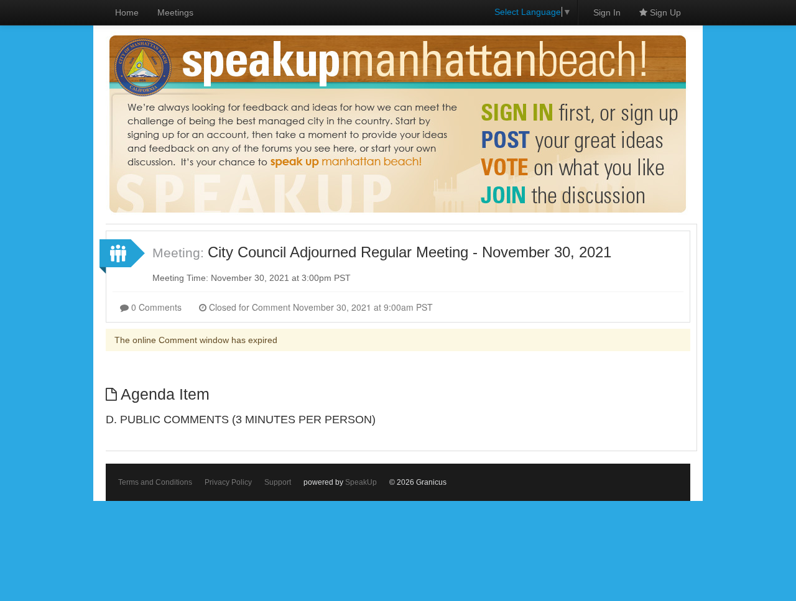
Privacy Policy (228, 482)
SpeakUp (361, 482)
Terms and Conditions (155, 482)
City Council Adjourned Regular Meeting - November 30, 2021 (409, 252)
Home (127, 12)
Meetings (175, 12)
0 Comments (155, 307)
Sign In (607, 12)
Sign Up (664, 12)
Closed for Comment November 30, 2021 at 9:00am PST (319, 307)
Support (277, 482)
